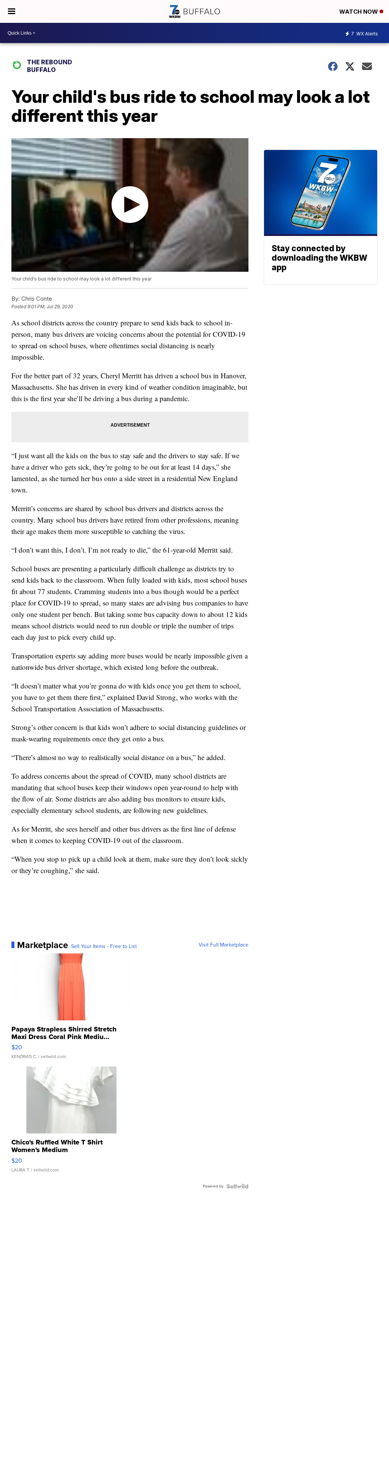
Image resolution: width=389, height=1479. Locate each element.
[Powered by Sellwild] (237, 1186)
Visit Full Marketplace (223, 945)
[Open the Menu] (11, 11)
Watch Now (359, 11)
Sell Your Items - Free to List (104, 946)
